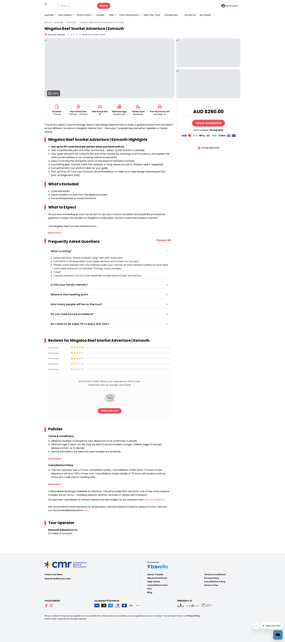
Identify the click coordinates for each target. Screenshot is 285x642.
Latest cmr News (54, 574)
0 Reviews (53, 347)
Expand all (163, 240)
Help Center (153, 581)
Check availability (208, 123)
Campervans (171, 15)
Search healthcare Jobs (58, 578)
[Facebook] (46, 605)
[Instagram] (51, 605)
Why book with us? (157, 578)
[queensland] (207, 605)
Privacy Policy (211, 578)
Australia (49, 15)
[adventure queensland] (193, 605)
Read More (54, 232)
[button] (164, 114)
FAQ (149, 588)
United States (84, 15)
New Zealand (65, 15)
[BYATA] (181, 605)
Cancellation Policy (214, 581)
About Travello (155, 574)
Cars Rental (190, 15)
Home (48, 22)
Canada (100, 15)
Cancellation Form (157, 585)
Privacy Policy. (193, 616)
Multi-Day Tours (152, 15)
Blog (149, 592)
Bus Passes (205, 15)
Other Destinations (129, 15)
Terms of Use (211, 585)
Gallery (55, 93)
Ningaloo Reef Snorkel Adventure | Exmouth (102, 22)
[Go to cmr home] (48, 5)
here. (86, 510)
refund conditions (154, 499)
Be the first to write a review (94, 34)
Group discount (210, 147)
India (111, 15)
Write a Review (109, 410)
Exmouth (71, 22)
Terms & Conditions (215, 574)
